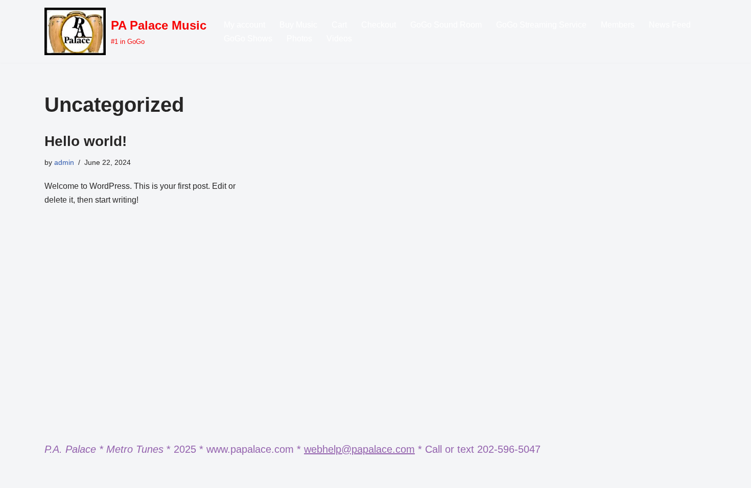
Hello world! (85, 141)
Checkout (378, 24)
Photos (299, 38)
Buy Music (298, 24)
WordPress (135, 475)
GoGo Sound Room (446, 24)
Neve (54, 475)
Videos (339, 38)
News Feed (670, 24)
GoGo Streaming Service (541, 24)
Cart (339, 24)
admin (64, 162)
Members (618, 24)
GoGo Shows (248, 38)
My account (244, 24)
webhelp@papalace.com (359, 449)
